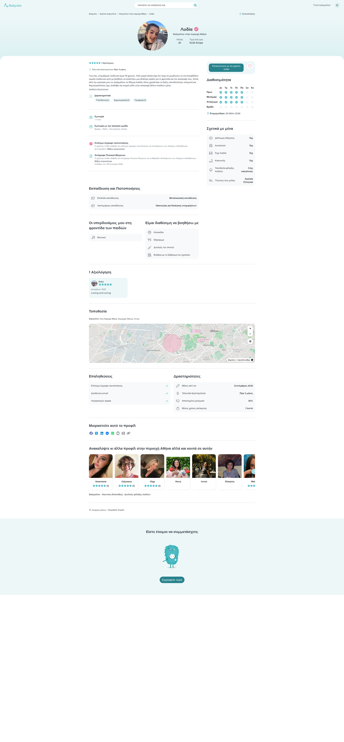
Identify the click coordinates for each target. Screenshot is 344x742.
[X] (96, 433)
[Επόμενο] (254, 471)
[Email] (123, 433)
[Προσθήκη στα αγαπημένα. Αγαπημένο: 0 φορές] (250, 66)
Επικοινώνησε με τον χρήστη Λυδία (226, 68)
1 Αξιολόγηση (107, 63)
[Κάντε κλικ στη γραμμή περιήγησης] (337, 5)
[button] (108, 288)
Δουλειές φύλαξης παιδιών (137, 494)
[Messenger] (107, 433)
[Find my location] (250, 341)
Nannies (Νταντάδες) (112, 494)
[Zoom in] (250, 328)
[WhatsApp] (112, 433)
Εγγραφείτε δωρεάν (116, 510)
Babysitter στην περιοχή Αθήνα (189, 34)
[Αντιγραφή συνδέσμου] (128, 433)
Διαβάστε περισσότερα (98, 89)
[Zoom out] (250, 334)
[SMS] (118, 433)
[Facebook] (91, 433)
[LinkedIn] (102, 433)
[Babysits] (13, 5)
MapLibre (231, 360)
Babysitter (94, 494)
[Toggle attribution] (252, 360)
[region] (172, 343)
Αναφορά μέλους (98, 510)
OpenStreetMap (244, 360)
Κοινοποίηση (248, 14)
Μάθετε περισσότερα (116, 149)
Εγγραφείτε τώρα (172, 579)
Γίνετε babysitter (322, 5)
